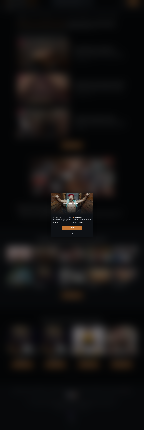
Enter (72, 228)
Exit (72, 233)
